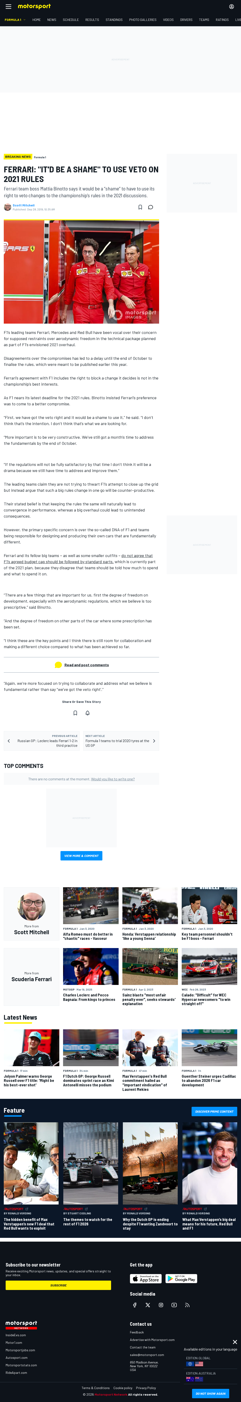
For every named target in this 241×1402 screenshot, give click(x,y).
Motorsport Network (111, 1394)
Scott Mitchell (24, 205)
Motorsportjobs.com (20, 1350)
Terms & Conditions (96, 1388)
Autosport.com (17, 1357)
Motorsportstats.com (21, 1365)
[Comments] (152, 207)
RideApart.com (16, 1373)
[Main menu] (8, 6)
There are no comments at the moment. (81, 779)
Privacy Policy (146, 1388)
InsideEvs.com (16, 1335)
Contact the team (143, 1347)
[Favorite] (140, 207)
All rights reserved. (143, 1394)
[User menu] (231, 6)
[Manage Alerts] (87, 713)
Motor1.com (14, 1342)
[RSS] (187, 1305)
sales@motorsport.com (147, 1355)
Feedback (137, 1332)
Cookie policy (122, 1388)
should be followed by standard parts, (79, 561)
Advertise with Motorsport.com (152, 1340)
